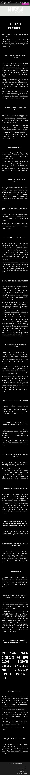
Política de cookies (22, 770)
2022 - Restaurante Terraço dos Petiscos (15, 763)
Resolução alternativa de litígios (22, 771)
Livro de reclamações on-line (22, 773)
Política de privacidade (22, 768)
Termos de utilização (22, 766)
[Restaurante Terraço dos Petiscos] (15, 10)
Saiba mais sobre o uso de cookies (12, 4)
